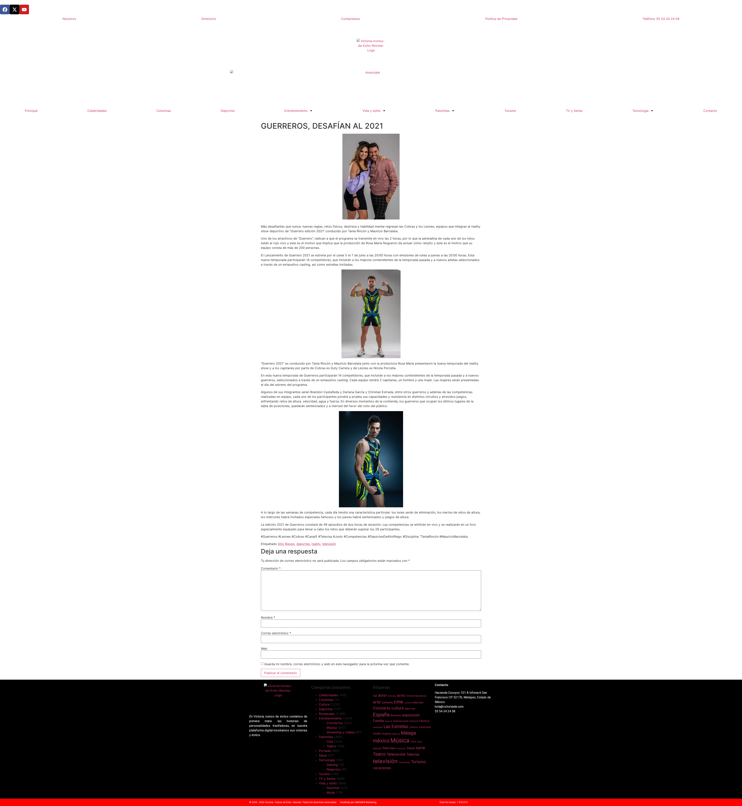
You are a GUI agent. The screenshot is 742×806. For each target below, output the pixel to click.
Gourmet (333, 788)
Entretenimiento (296, 111)
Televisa (412, 754)
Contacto (710, 111)
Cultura (324, 704)
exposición (411, 715)
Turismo (510, 111)
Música (332, 727)
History (424, 721)
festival (388, 721)
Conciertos (335, 723)
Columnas (164, 111)
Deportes (228, 111)
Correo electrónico (276, 633)
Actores (392, 696)
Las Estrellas (396, 726)
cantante (387, 702)
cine (398, 702)
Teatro (331, 746)
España (381, 715)
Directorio (208, 19)
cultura (397, 708)
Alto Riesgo (286, 544)
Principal (31, 111)
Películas (388, 748)
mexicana (425, 727)
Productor (401, 748)
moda (377, 733)
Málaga (408, 733)
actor (382, 695)
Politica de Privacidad (501, 19)
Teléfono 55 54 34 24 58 (660, 19)
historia (413, 721)
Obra (419, 741)
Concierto (382, 708)
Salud (323, 755)
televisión (329, 544)
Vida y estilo (371, 111)
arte (377, 702)
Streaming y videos (341, 732)
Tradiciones (404, 762)
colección (418, 702)
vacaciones (382, 768)
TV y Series (574, 111)
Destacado (327, 714)
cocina (407, 702)
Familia (378, 721)
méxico (381, 741)
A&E (375, 696)
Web (264, 648)
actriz (401, 695)
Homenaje (378, 727)
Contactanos (350, 19)
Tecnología (640, 111)
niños (413, 741)
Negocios (333, 769)
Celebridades (97, 111)
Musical (396, 734)
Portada (325, 751)
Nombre (268, 617)
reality (315, 544)
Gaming (332, 765)
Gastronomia (400, 721)
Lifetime (413, 727)
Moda (331, 792)
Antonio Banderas (416, 695)
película (377, 748)
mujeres (386, 733)
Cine (330, 741)
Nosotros (69, 19)
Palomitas (442, 111)
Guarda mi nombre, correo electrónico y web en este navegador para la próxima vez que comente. (336, 664)
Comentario (271, 568)
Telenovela (396, 754)
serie (420, 747)
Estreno (396, 715)
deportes (303, 544)
